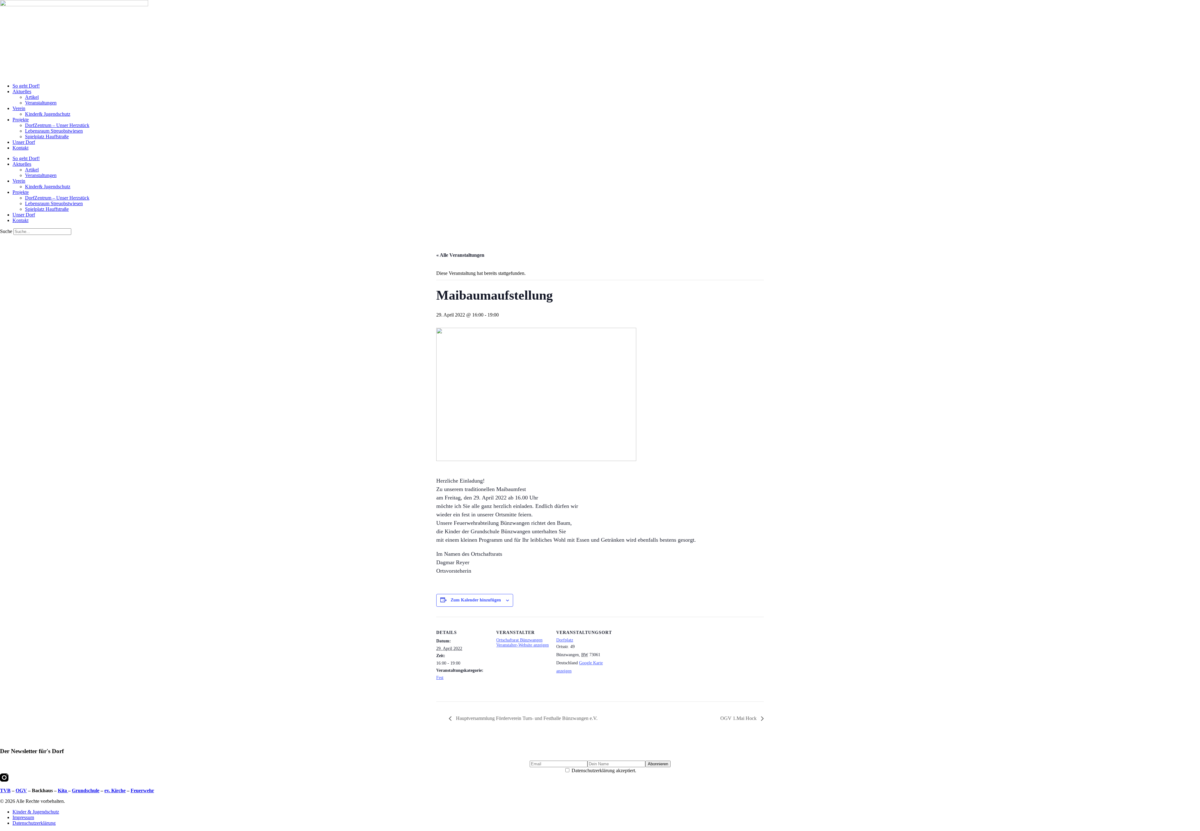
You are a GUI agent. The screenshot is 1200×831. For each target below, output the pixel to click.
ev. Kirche (115, 790)
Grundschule (85, 790)
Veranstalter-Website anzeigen (522, 645)
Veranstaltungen (41, 102)
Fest (439, 677)
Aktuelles (21, 91)
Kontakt (20, 147)
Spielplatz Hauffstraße (47, 136)
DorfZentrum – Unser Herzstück (57, 125)
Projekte (20, 119)
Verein (18, 108)
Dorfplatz (564, 640)
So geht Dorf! (26, 86)
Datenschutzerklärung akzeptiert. (603, 770)
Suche (6, 231)
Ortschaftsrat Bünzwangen (519, 640)
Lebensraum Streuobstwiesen (54, 131)
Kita (63, 790)
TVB (5, 790)
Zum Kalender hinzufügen (476, 600)
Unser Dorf (23, 142)
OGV (21, 790)
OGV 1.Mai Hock (739, 718)
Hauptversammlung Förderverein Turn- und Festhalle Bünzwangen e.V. (526, 718)
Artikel (32, 97)
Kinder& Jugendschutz (47, 114)
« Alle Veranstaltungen (460, 255)
